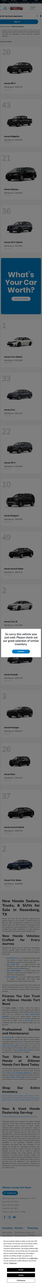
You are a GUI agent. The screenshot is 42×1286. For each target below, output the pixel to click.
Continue (21, 651)
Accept (21, 1270)
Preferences (21, 1280)
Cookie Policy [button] (33, 1258)
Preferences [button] (13, 1263)
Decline (21, 1275)
